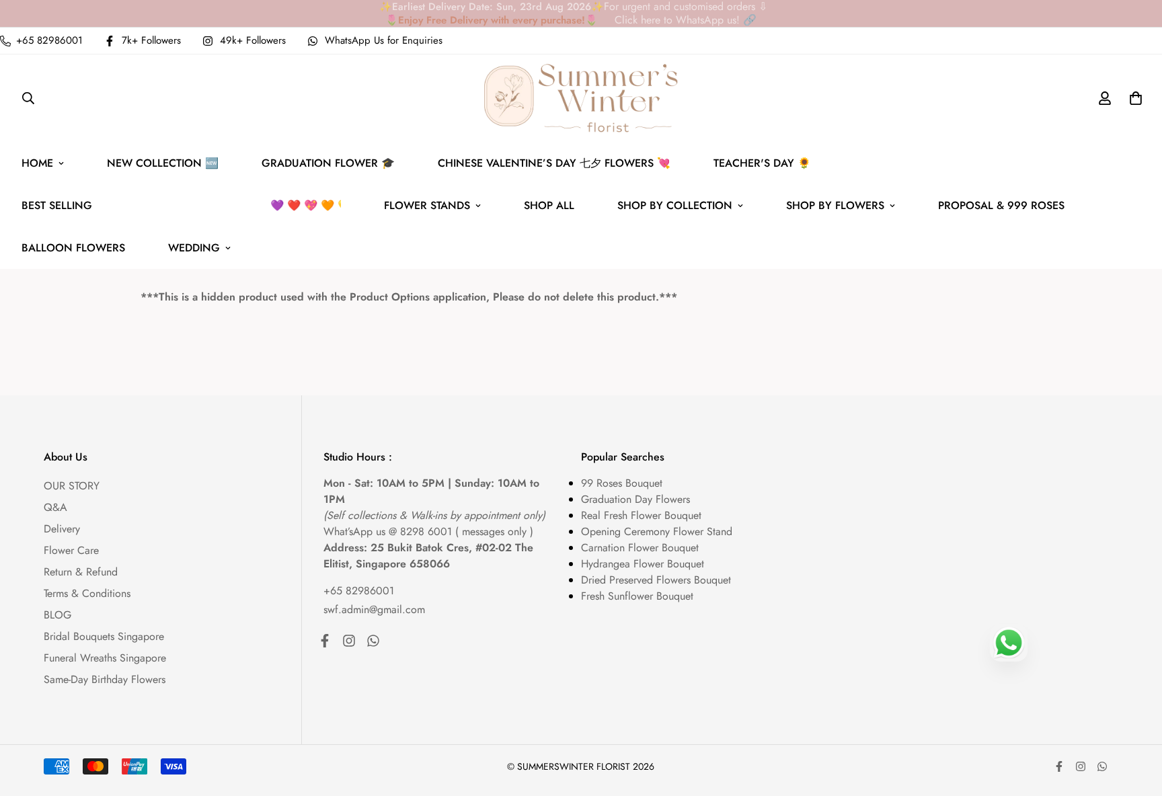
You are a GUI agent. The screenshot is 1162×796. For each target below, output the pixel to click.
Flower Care (71, 550)
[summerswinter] (581, 98)
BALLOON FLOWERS (73, 247)
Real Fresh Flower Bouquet (641, 515)
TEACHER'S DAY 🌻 (762, 163)
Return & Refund (81, 572)
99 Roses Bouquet (621, 483)
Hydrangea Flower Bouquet (642, 563)
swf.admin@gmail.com (374, 609)
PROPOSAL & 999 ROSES (1001, 205)
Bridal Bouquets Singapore (104, 636)
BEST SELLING (192, 205)
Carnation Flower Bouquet (640, 547)
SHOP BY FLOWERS (835, 205)
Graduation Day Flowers (635, 499)
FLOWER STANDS (427, 205)
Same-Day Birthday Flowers (104, 679)
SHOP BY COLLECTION (674, 205)
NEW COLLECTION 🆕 (163, 163)
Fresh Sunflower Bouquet (637, 596)
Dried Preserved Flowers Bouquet (656, 580)
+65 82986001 (358, 590)
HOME (37, 163)
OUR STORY (72, 485)
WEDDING (194, 247)
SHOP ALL (549, 205)
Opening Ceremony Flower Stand (656, 531)
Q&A (55, 507)
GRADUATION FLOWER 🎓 (328, 163)
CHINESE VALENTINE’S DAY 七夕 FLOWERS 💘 (554, 163)
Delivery (62, 528)
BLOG (57, 615)
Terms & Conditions (87, 593)
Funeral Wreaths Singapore (105, 658)
